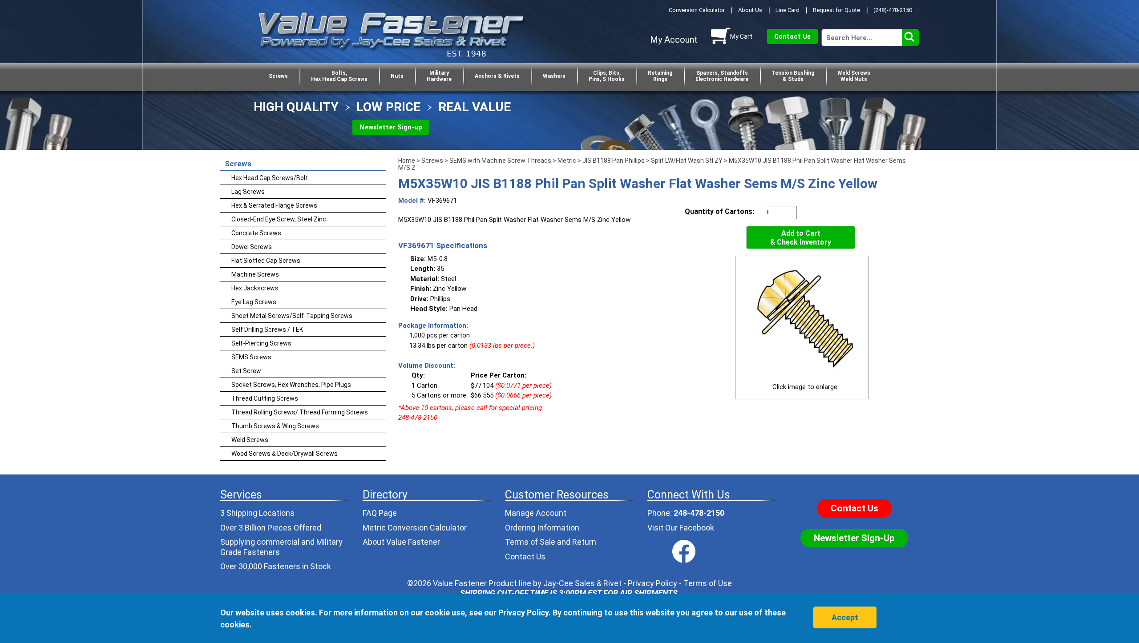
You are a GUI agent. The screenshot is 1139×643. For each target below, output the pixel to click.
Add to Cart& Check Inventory (800, 237)
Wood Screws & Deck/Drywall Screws (284, 453)
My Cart (741, 36)
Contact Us (792, 36)
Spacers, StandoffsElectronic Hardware (721, 76)
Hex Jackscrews (255, 288)
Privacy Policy (652, 583)
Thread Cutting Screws (264, 398)
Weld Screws (249, 439)
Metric (566, 160)
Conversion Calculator (697, 10)
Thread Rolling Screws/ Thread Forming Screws (299, 412)
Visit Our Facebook (680, 527)
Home (406, 160)
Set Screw (246, 370)
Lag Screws (248, 191)
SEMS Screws (251, 357)
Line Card (787, 10)
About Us (750, 10)
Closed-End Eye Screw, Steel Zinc (278, 219)
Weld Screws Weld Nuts (853, 76)
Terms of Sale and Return (550, 542)
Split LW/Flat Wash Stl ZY (687, 160)
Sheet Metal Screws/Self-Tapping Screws (291, 315)
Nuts (397, 76)
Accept (845, 617)
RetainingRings (660, 76)
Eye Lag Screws (253, 301)
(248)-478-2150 (892, 10)
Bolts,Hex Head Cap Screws (339, 76)
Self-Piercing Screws (261, 343)
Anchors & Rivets (497, 76)
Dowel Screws (251, 246)
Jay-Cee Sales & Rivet (582, 583)
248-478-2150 (699, 513)
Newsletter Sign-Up (854, 538)
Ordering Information (542, 527)
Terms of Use (707, 583)
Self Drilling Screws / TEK (267, 329)
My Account (674, 39)
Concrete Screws (256, 233)
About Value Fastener (401, 542)
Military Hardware (439, 76)
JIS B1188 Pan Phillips (613, 160)
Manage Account (535, 513)
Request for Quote (836, 10)
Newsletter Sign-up (390, 127)
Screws (278, 76)
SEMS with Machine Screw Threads (500, 160)
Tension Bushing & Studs (792, 76)
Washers (554, 76)
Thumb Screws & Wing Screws (275, 426)
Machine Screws (255, 274)
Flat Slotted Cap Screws (265, 260)
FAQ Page (380, 513)
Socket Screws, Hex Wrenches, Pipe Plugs (291, 384)
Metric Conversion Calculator (415, 527)
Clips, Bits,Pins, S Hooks (607, 76)
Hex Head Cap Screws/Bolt (269, 177)
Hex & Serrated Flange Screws (274, 205)
